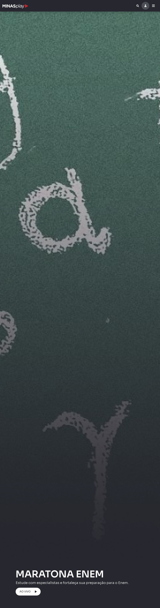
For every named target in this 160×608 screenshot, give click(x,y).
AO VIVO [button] (25, 591)
